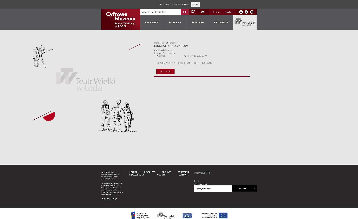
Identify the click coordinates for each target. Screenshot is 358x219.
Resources (149, 172)
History (174, 22)
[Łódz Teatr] (120, 19)
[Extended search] (192, 12)
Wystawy (198, 22)
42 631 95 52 (110, 179)
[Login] (241, 12)
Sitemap (133, 172)
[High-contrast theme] (202, 12)
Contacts (184, 175)
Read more (165, 72)
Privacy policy (136, 175)
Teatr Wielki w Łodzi (245, 22)
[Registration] (246, 12)
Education (221, 22)
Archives (150, 22)
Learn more (183, 4)
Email (200, 181)
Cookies (161, 175)
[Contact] (251, 12)
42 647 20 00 (113, 176)
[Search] (185, 12)
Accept (195, 4)
